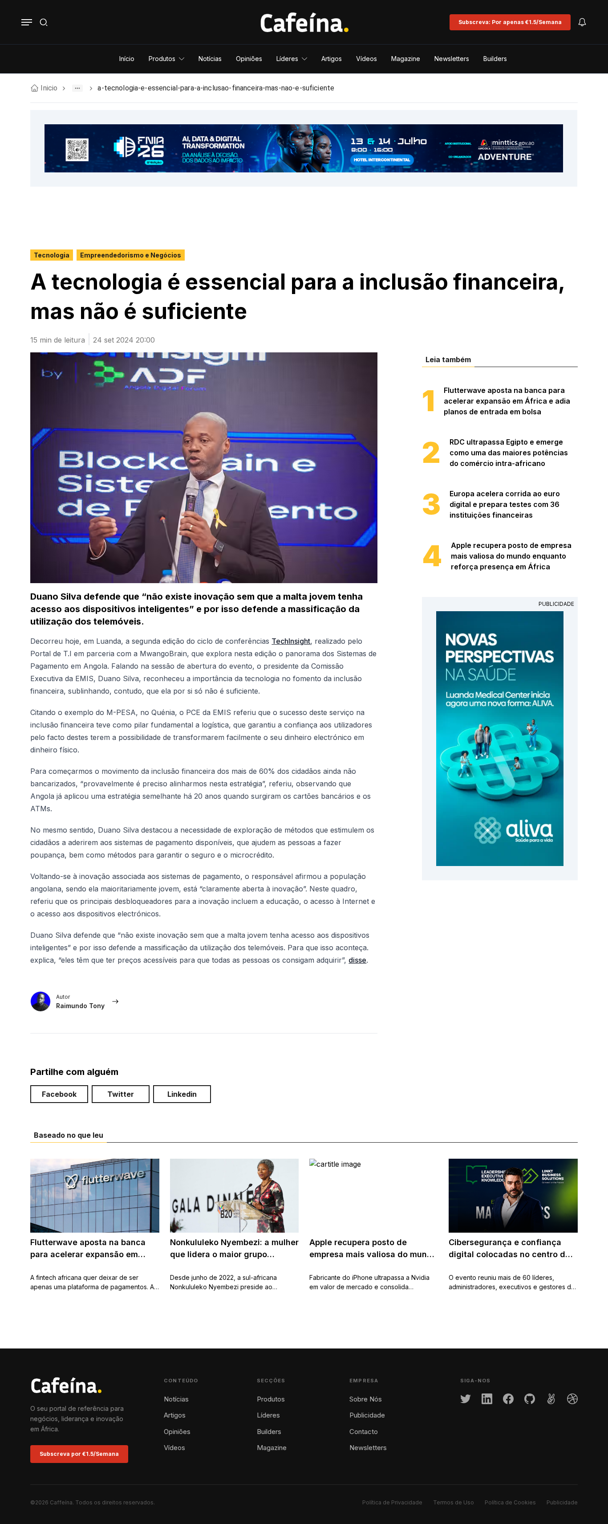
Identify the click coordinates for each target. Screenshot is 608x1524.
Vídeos (174, 1447)
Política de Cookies (510, 1502)
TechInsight (291, 641)
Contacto (363, 1431)
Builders (269, 1431)
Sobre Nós (365, 1399)
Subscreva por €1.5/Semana (79, 1453)
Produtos (271, 1399)
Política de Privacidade (392, 1502)
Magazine (272, 1447)
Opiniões (177, 1431)
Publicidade (367, 1415)
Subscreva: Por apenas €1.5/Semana (510, 22)
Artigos (175, 1415)
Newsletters (368, 1447)
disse (357, 960)
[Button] (26, 22)
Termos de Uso (453, 1502)
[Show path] (77, 88)
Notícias (176, 1399)
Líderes (268, 1415)
